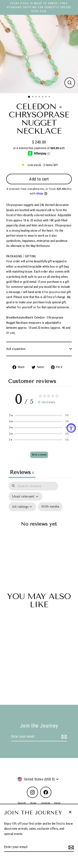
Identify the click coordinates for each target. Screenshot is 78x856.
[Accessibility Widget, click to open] (71, 428)
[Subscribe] (70, 847)
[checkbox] (50, 506)
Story (57, 803)
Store (33, 803)
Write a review (39, 454)
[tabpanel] (39, 526)
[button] (39, 415)
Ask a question (15, 349)
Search (22, 803)
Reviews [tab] (22, 472)
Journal (45, 803)
